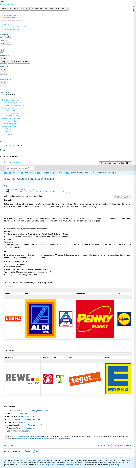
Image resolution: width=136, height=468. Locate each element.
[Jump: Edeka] (118, 394)
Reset (3, 58)
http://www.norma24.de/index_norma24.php (30, 411)
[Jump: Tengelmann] (60, 382)
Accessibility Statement (72, 465)
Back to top (8, 445)
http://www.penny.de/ (26, 416)
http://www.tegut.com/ (21, 431)
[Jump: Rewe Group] (22, 384)
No (37, 452)
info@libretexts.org (112, 465)
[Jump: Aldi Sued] (40, 338)
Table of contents (123, 197)
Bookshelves (29, 173)
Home (14, 173)
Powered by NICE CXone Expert (35, 460)
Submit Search (6, 44)
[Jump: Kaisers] (48, 383)
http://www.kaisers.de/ (33, 425)
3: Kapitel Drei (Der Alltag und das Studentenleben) (114, 173)
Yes (28, 452)
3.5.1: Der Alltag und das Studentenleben (27, 436)
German (59, 173)
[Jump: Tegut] (85, 386)
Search (8, 168)
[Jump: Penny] (95, 337)
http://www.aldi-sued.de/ (25, 414)
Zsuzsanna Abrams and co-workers (22, 189)
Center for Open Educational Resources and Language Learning (56, 192)
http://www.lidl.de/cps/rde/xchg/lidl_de (25, 419)
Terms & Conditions (57, 465)
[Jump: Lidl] (124, 325)
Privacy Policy (44, 465)
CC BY (93, 436)
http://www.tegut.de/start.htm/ (23, 428)
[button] (8, 131)
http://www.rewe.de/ (25, 422)
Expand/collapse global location (130, 172)
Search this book (6, 37)
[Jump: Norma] (13, 322)
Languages (44, 173)
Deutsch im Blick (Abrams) (79, 173)
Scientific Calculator (11, 116)
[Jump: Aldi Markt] (65, 326)
